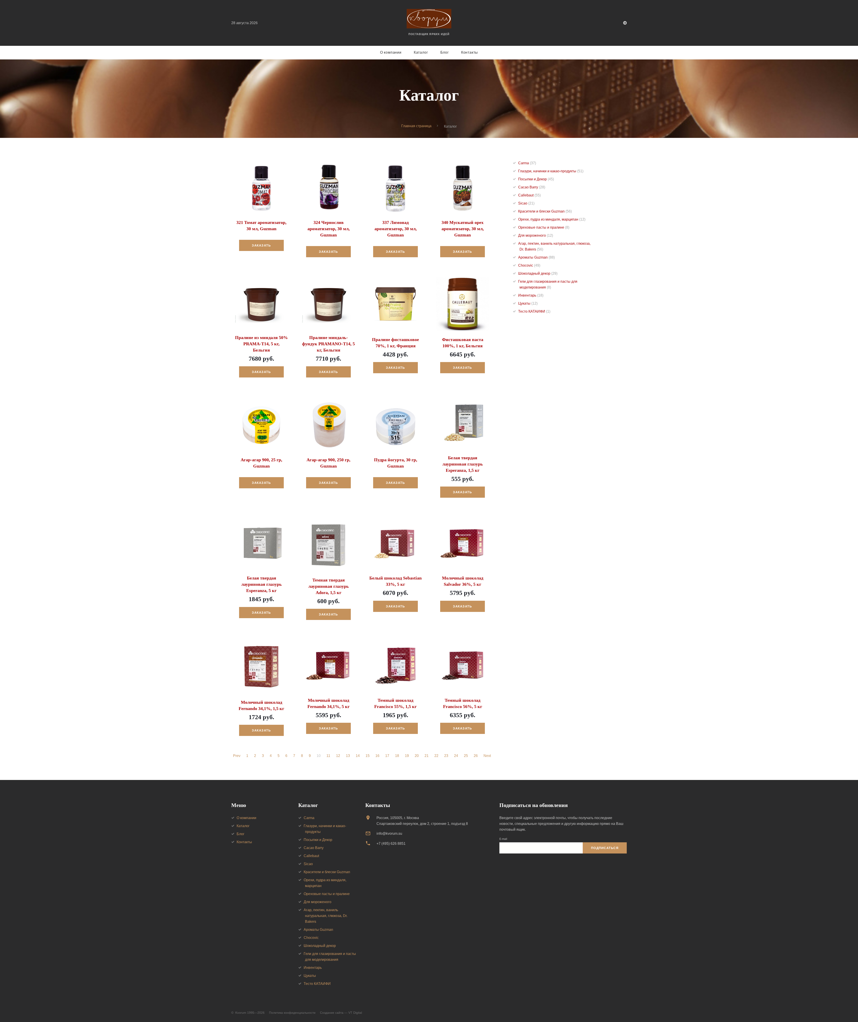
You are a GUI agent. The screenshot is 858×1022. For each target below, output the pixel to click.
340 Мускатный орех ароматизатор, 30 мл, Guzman (463, 228)
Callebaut (529, 195)
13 (348, 756)
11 (328, 756)
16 (377, 756)
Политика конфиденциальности (292, 1012)
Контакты (469, 52)
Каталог (421, 52)
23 (446, 756)
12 (338, 756)
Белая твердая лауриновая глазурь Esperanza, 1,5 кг (462, 464)
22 (436, 756)
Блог (444, 52)
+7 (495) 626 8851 (391, 843)
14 (358, 756)
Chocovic (529, 265)
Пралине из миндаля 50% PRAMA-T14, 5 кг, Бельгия (261, 343)
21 (427, 756)
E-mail (503, 839)
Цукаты (528, 303)
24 (456, 756)
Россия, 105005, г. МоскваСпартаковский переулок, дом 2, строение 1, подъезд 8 (422, 821)
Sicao (526, 203)
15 (368, 756)
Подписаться (604, 848)
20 (417, 756)
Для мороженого (535, 235)
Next (487, 756)
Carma (527, 163)
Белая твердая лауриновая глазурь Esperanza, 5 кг (261, 584)
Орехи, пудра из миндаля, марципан (551, 219)
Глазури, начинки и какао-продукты (550, 171)
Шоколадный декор (537, 273)
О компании (391, 52)
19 (407, 756)
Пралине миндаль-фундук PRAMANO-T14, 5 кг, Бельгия (328, 343)
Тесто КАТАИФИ (534, 311)
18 (397, 756)
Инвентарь (530, 295)
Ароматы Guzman (536, 257)
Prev (236, 756)
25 (466, 756)
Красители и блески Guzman (545, 211)
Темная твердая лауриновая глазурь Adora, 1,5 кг (328, 586)
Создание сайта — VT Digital (341, 1012)
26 (476, 756)
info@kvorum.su (389, 833)
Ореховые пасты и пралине (543, 227)
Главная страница (416, 126)
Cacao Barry (531, 187)
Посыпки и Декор (536, 179)
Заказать (261, 245)
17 (387, 756)
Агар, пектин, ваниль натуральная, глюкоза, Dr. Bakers (325, 915)
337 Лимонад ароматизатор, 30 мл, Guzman (395, 228)
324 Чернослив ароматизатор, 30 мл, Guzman (328, 228)
